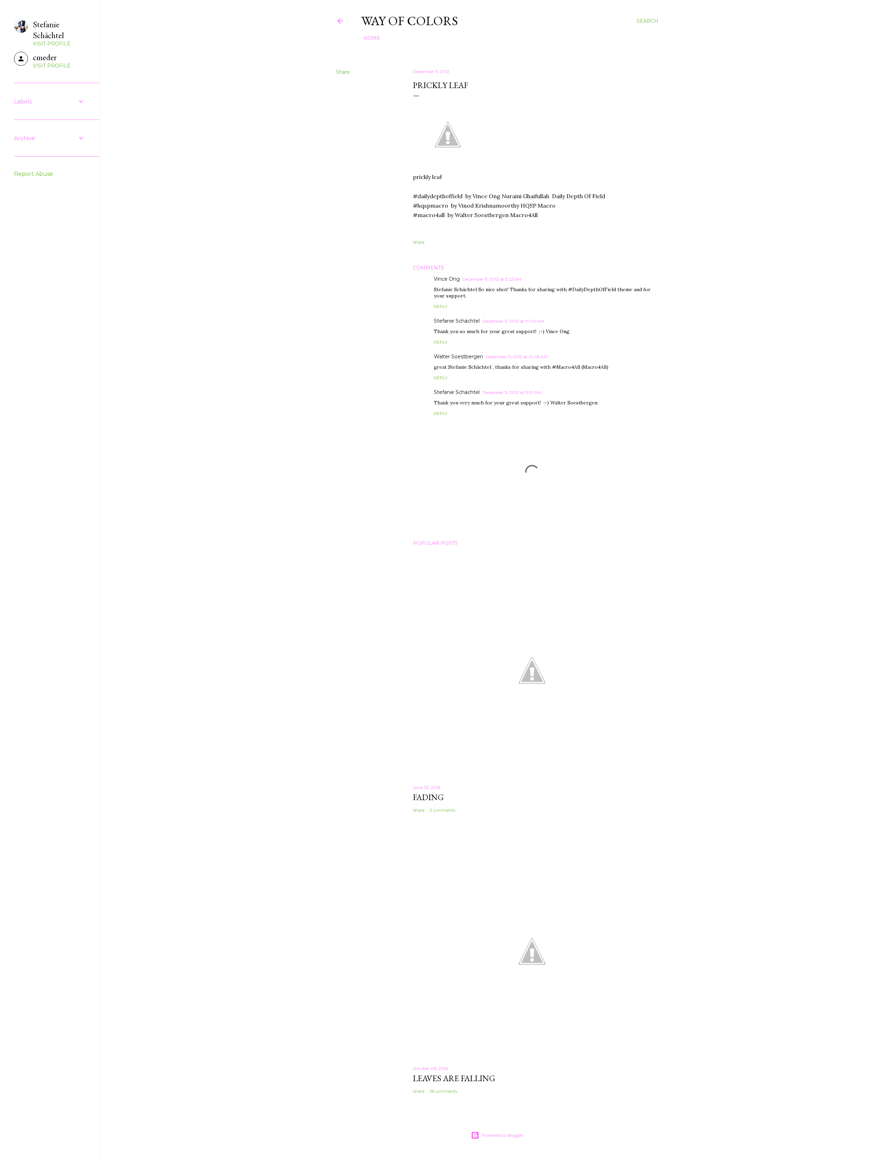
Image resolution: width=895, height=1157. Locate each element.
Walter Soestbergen (458, 356)
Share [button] (343, 72)
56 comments (443, 1091)
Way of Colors (409, 21)
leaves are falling (454, 1078)
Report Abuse (33, 174)
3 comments (442, 810)
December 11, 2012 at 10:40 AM (513, 321)
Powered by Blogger (502, 1135)
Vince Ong (447, 279)
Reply (441, 306)
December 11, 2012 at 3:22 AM (492, 279)
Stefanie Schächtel (457, 321)
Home (372, 38)
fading (428, 797)
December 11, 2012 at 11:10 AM (511, 392)
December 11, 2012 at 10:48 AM (516, 356)
